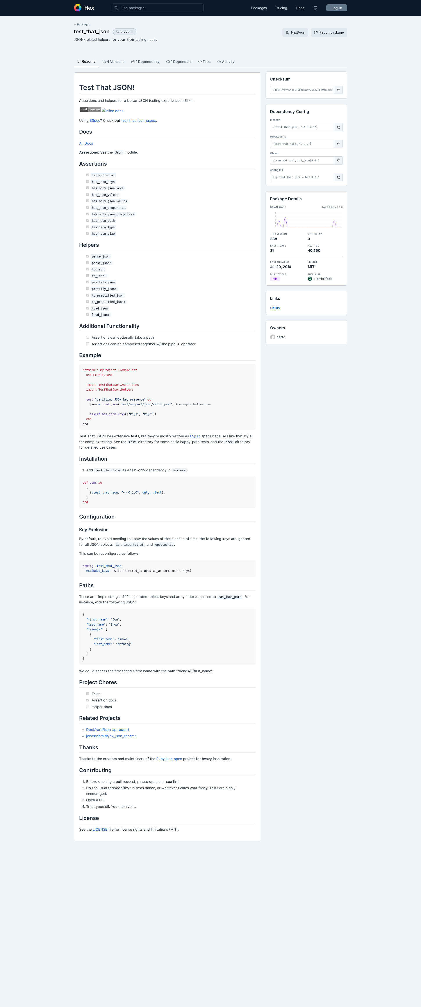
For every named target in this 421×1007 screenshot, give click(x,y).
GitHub (275, 308)
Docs (300, 8)
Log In (337, 8)
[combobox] (158, 8)
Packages (259, 8)
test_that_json (92, 31)
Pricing (281, 8)
